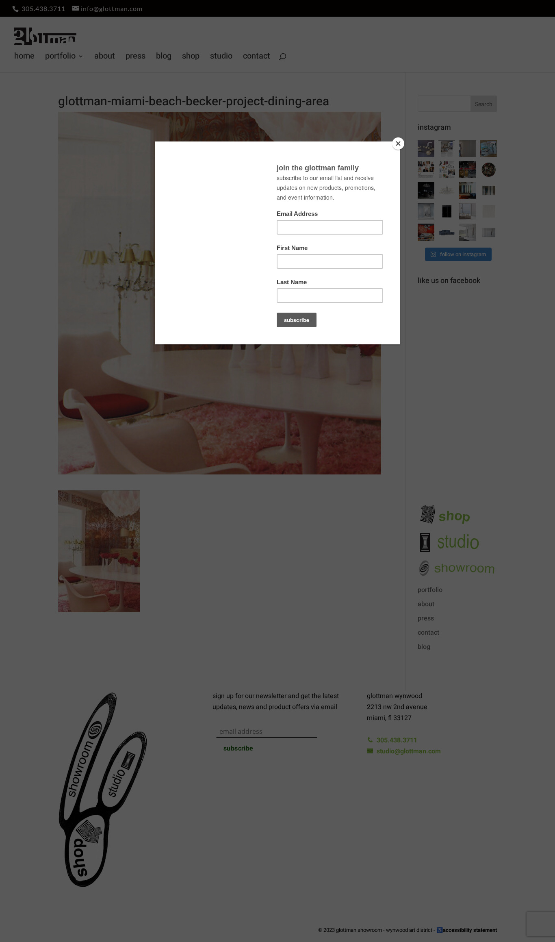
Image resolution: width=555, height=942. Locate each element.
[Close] (398, 143)
